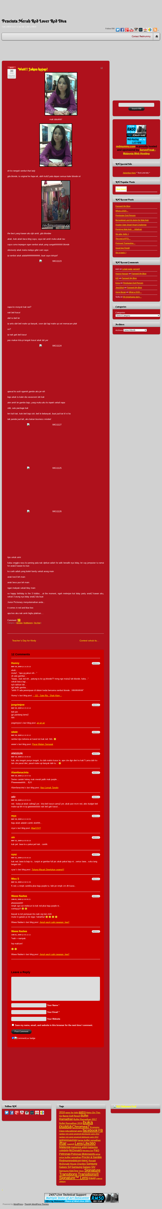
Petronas (65, 1154)
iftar (62, 1143)
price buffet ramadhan (70, 1157)
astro (82, 1112)
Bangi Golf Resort (71, 1116)
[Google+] (127, 30)
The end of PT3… (123, 239)
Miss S (15, 878)
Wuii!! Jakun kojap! (33, 69)
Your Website (53, 1019)
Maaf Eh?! (36, 828)
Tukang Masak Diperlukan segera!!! (48, 869)
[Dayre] (150, 30)
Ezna (117, 283)
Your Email (52, 1012)
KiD (117, 278)
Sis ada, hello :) (122, 234)
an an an (41, 723)
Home (156, 36)
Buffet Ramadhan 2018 (70, 1123)
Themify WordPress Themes (37, 1204)
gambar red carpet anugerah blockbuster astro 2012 (79, 1134)
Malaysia (64, 1147)
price (97, 1154)
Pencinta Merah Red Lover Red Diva (34, 21)
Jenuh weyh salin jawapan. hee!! (54, 922)
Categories (120, 313)
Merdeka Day (88, 1151)
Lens (79, 1143)
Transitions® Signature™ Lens (79, 1176)
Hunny (15, 663)
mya (13, 815)
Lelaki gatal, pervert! (131, 269)
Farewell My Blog (122, 206)
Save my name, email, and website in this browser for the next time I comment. (54, 1025)
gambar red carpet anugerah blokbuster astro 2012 (78, 1137)
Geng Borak (120, 292)
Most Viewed (121, 189)
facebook (90, 1130)
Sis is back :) (120, 253)
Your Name (52, 1005)
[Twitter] (118, 30)
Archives (119, 330)
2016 (62, 1112)
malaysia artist (79, 1147)
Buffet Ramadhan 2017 (85, 1119)
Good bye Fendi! (122, 248)
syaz (14, 854)
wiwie (14, 732)
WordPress (18, 1204)
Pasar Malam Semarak (42, 744)
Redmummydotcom (70, 1160)
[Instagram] (136, 30)
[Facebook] (122, 30)
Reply (96, 663)
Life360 (89, 1143)
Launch (70, 1144)
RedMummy (28, 623)
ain (13, 837)
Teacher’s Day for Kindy (24, 640)
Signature (92, 1170)
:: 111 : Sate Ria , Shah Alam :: (47, 695)
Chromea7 (81, 1127)
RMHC (84, 1160)
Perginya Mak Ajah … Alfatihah (128, 229)
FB (100, 1130)
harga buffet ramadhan (89, 1140)
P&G (96, 1150)
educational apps (73, 1131)
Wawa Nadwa (19, 896)
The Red (37, 623)
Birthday (19, 623)
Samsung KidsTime (68, 1171)
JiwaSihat (119, 288)
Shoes (81, 1171)
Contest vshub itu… (89, 640)
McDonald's (75, 1150)
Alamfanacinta (19, 772)
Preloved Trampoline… (125, 243)
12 (19, 619)
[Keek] (141, 30)
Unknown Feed (128, 1106)
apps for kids (71, 1112)
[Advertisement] (81, 7)
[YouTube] (131, 30)
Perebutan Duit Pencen (125, 215)
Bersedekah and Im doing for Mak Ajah (132, 220)
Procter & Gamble (92, 1157)
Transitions (68, 1174)
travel (92, 1178)
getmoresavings (68, 1140)
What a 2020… (121, 211)
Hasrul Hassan (121, 274)
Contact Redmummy (141, 36)
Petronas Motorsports (83, 1154)
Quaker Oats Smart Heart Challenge (130, 225)
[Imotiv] (145, 30)
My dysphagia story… (132, 297)
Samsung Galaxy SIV (83, 1166)
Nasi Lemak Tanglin (49, 787)
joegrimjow (17, 704)
